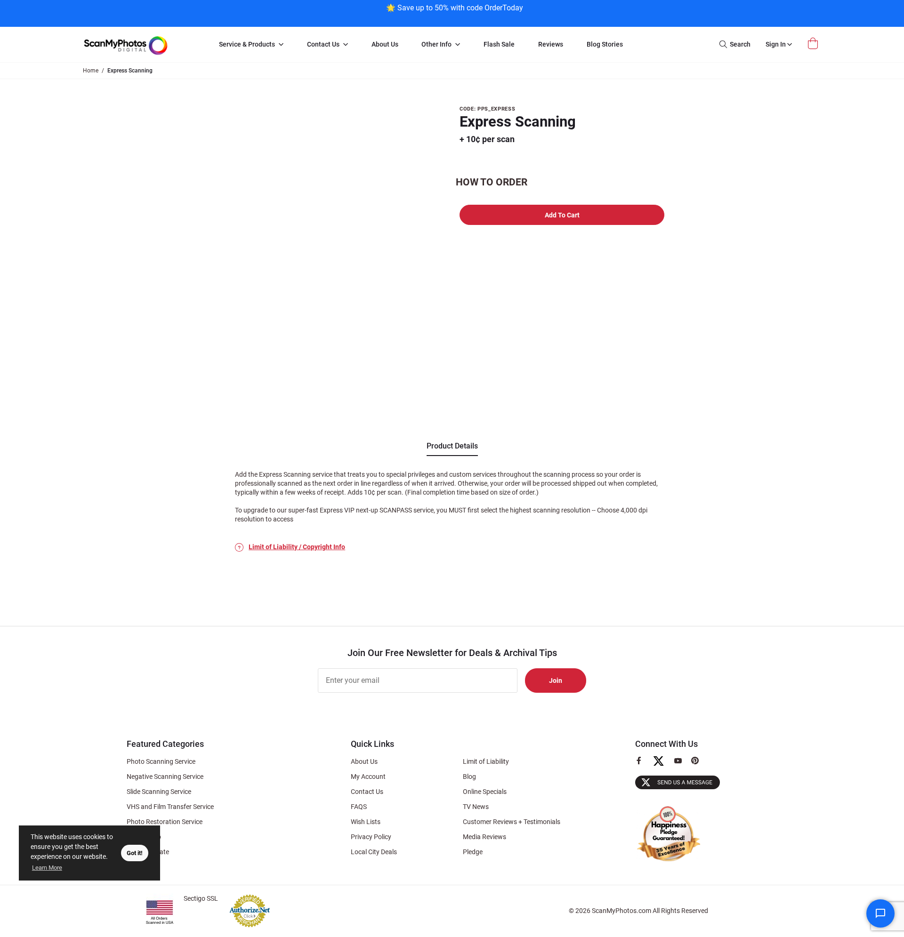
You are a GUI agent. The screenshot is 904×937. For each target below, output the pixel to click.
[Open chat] (880, 913)
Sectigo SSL (201, 898)
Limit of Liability (486, 761)
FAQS (359, 806)
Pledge (473, 852)
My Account (368, 776)
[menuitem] (251, 44)
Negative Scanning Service (165, 776)
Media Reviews (484, 837)
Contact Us (367, 791)
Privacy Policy (371, 837)
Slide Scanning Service (159, 791)
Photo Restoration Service (164, 821)
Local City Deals (374, 852)
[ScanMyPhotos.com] (141, 44)
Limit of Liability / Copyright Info (297, 547)
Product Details (452, 445)
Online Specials (485, 791)
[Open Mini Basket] (814, 43)
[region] (454, 12)
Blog (469, 776)
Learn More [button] (47, 867)
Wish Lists (365, 821)
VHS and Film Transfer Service (170, 806)
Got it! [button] (135, 853)
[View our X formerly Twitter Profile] (662, 765)
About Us (364, 761)
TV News (476, 806)
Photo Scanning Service (161, 761)
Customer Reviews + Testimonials (511, 821)
